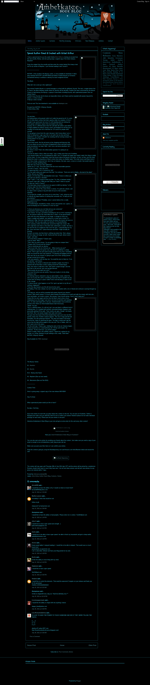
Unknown (36, 474)
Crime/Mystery (115, 77)
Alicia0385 (35, 485)
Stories (59, 476)
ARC (104, 58)
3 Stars (114, 75)
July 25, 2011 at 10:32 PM (39, 596)
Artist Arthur (58, 57)
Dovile (34, 557)
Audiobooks (116, 62)
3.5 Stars (115, 68)
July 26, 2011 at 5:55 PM (39, 609)
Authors (101, 41)
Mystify (32, 369)
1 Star (110, 83)
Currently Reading (112, 72)
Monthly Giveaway (65, 41)
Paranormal (107, 68)
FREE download (42, 339)
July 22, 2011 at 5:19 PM (39, 539)
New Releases (90, 41)
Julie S (34, 521)
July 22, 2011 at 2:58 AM (39, 508)
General (112, 64)
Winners (78, 41)
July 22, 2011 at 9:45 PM (39, 575)
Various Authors (118, 82)
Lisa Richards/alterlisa (39, 613)
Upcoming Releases (108, 82)
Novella (120, 66)
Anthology (106, 77)
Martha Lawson (36, 496)
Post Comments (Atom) (66, 652)
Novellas (113, 73)
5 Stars (108, 73)
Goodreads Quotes (118, 242)
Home (29, 41)
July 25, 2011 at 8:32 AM (39, 587)
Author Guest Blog (44, 476)
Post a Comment (35, 636)
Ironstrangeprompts (38, 600)
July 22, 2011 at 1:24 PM (39, 517)
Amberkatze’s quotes (111, 214)
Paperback (109, 79)
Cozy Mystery (117, 56)
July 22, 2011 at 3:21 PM (39, 528)
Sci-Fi (114, 83)
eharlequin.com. (63, 103)
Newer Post (31, 645)
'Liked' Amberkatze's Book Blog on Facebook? (64, 435)
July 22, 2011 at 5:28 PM (39, 553)
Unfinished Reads (107, 85)
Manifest (32, 365)
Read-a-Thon (114, 70)
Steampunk (106, 80)
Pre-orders (120, 75)
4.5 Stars (112, 66)
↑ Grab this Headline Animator (62, 431)
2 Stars (121, 79)
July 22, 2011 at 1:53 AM (39, 492)
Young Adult (109, 60)
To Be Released (118, 80)
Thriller (111, 80)
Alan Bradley (112, 239)
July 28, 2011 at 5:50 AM (39, 632)
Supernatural (120, 83)
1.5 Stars (105, 83)
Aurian (34, 543)
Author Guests (40, 41)
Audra (34, 532)
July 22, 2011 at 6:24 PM (39, 562)
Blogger (78, 681)
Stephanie (35, 566)
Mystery (115, 79)
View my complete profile (110, 140)
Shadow (34, 578)
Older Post (92, 645)
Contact (110, 41)
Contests (52, 41)
